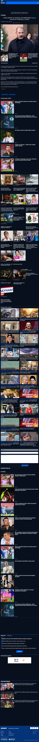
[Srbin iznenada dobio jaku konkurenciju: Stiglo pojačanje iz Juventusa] (7, 495)
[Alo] (2, 0)
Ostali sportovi (11, 735)
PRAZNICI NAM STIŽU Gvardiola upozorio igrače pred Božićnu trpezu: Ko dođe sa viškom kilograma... (25, 684)
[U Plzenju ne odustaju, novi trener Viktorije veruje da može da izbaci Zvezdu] (7, 165)
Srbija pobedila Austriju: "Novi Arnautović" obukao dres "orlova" (25, 504)
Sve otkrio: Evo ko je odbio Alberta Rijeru (25, 130)
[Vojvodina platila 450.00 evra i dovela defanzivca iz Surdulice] (7, 595)
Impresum (34, 733)
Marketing (34, 732)
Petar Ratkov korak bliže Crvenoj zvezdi (25, 561)
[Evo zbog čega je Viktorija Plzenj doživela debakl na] (7, 480)
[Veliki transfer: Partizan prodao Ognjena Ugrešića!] (7, 581)
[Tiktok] (37, 728)
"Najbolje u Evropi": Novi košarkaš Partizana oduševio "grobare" (16, 638)
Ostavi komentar (25, 465)
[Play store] (4, 739)
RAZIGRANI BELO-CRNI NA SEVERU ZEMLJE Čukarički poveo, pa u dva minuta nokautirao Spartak (14, 55)
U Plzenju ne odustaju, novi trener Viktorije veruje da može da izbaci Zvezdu (25, 159)
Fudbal (3, 15)
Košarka (2, 735)
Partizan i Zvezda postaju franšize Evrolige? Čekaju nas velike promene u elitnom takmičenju (18, 648)
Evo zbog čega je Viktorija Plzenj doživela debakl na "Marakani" (25, 475)
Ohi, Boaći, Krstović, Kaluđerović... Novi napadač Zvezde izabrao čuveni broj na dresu (26, 116)
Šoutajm (10, 732)
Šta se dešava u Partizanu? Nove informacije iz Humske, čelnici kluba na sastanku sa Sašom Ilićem (26, 533)
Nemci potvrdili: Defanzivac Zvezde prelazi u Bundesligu (26, 102)
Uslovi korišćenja (35, 730)
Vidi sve (19, 651)
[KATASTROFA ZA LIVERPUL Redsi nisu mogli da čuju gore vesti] (7, 695)
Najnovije (2, 732)
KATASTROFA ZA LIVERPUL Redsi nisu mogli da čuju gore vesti (26, 692)
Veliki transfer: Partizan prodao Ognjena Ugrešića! (25, 576)
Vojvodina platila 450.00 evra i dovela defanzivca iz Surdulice (24, 590)
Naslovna (2, 731)
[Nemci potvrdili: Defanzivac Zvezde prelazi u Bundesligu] (7, 107)
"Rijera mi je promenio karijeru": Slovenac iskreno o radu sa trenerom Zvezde (25, 518)
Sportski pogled (11, 733)
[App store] (11, 739)
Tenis (9, 731)
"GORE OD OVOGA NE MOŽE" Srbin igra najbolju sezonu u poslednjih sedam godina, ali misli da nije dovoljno (26, 701)
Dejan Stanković (12, 94)
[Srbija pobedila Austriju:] (7, 509)
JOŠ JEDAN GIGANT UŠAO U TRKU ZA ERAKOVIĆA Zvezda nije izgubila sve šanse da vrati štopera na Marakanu (33, 55)
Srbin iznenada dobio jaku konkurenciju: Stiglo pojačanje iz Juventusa (26, 490)
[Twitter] (35, 728)
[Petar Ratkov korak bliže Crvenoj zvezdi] (7, 567)
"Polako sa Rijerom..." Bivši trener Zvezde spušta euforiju (25, 145)
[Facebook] (31, 728)
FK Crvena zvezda (5, 94)
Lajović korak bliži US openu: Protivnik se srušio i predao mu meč (13, 641)
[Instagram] (33, 728)
